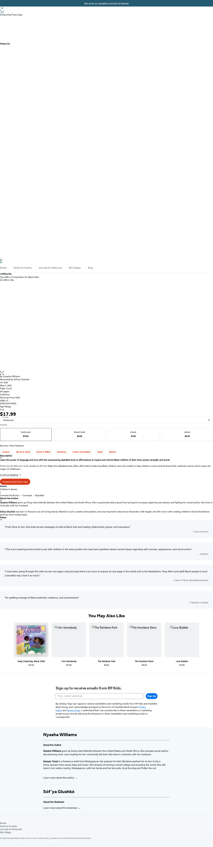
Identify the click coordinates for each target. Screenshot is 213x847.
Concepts (27, 495)
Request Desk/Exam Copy (15, 481)
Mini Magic (75, 267)
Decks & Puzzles (23, 267)
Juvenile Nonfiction (9, 495)
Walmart (112, 451)
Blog (90, 267)
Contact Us (55, 838)
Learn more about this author (59, 777)
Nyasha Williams (11, 376)
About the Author (9, 498)
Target (99, 451)
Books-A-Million (44, 451)
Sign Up (151, 696)
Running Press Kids (10, 397)
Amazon (6, 451)
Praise (3, 517)
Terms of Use (31, 838)
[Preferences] (2, 8)
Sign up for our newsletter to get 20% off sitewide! (106, 3)
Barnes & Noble (23, 451)
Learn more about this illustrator (60, 807)
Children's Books (8, 489)
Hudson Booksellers (82, 451)
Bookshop (61, 451)
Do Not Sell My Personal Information (76, 838)
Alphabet (39, 495)
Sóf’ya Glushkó (58, 791)
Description (6, 455)
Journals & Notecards (50, 267)
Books (3, 267)
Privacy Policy (43, 838)
